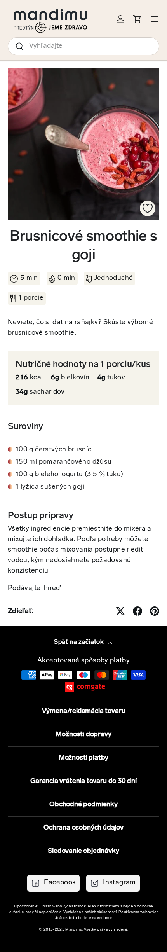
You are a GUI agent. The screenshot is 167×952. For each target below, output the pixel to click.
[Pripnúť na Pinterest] (154, 611)
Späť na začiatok (79, 642)
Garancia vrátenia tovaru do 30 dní (83, 781)
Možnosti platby (83, 758)
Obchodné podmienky (83, 804)
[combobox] (83, 46)
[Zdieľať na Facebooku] (137, 611)
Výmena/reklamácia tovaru (83, 711)
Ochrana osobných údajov (83, 827)
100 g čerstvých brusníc (53, 449)
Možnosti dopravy (83, 734)
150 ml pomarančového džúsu (63, 462)
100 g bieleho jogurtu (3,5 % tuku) (69, 474)
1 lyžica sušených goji (50, 487)
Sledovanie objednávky (83, 851)
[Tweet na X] (120, 611)
